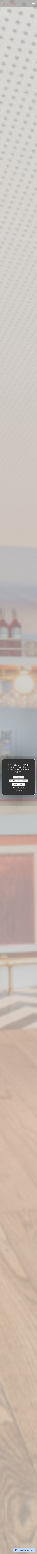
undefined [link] (18, 790)
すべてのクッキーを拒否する (18, 781)
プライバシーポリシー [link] (19, 788)
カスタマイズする (18, 784)
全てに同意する (18, 777)
